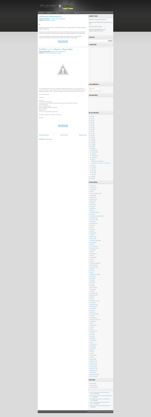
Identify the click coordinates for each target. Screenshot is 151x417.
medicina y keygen (94, 263)
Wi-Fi (91, 357)
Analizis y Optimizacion (95, 193)
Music (91, 270)
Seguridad (92, 317)
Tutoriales (92, 340)
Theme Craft (103, 411)
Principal (41, 12)
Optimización (93, 295)
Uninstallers (92, 344)
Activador (92, 185)
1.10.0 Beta (96, 19)
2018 (91, 131)
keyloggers (92, 253)
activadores (92, 187)
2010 (91, 146)
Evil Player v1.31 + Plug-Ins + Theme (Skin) (56, 49)
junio (93, 165)
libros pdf (92, 257)
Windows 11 (92, 363)
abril (92, 169)
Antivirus (92, 201)
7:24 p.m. (57, 51)
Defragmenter (93, 223)
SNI (91, 323)
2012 (91, 142)
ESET (91, 231)
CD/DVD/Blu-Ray (94, 212)
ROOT (91, 315)
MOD (91, 268)
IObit (91, 251)
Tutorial (91, 338)
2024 (91, 120)
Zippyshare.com (93, 374)
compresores (93, 218)
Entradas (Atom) (48, 139)
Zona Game (92, 376)
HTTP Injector (93, 246)
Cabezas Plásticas (94, 387)
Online (91, 291)
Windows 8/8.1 (66, 12)
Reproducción (93, 314)
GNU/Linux (92, 236)
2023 (91, 122)
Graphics (92, 242)
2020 (91, 127)
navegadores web (94, 274)
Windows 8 (92, 366)
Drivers (91, 229)
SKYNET (92, 321)
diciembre (94, 150)
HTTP (91, 244)
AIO (91, 191)
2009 (91, 148)
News (91, 280)
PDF (91, 299)
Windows (92, 359)
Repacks (92, 312)
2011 (91, 144)
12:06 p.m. (57, 18)
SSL (91, 329)
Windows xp (92, 370)
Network (92, 278)
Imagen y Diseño (93, 248)
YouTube (92, 372)
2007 (91, 178)
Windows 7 (49, 12)
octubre (93, 153)
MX (91, 272)
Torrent (91, 334)
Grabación (92, 238)
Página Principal (64, 134)
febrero (93, 172)
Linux (91, 259)
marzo (93, 170)
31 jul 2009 (52, 18)
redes (91, 310)
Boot (91, 210)
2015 (91, 137)
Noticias (92, 282)
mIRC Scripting (93, 266)
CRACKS (92, 221)
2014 (91, 139)
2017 (91, 133)
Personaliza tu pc (94, 300)
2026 (91, 116)
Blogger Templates (109, 411)
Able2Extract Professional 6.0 (50, 16)
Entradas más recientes (44, 134)
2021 (91, 125)
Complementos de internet (96, 216)
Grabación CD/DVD (94, 240)
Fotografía (92, 233)
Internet (91, 250)
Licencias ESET (93, 385)
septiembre (94, 155)
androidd (92, 197)
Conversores (47, 20)
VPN (91, 351)
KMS (91, 255)
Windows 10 (77, 12)
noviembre (94, 152)
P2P (91, 297)
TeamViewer (93, 331)
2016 (91, 135)
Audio (91, 206)
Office (91, 285)
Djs (91, 227)
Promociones (93, 306)
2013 (91, 141)
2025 (91, 118)
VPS (91, 353)
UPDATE (92, 346)
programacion (93, 304)
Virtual (91, 349)
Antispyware (92, 199)
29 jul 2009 (52, 51)
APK (91, 202)
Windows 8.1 (93, 368)
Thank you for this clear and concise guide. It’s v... (100, 405)
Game (91, 234)
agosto (93, 157)
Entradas (93, 88)
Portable (92, 302)
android (92, 195)
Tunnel (91, 336)
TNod (91, 332)
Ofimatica (92, 289)
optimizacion (93, 293)
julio (92, 159)
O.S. (91, 283)
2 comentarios (62, 51)
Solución (91, 29)
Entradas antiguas (83, 134)
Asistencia (92, 204)
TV (90, 342)
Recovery (92, 308)
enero (93, 174)
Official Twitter (93, 383)
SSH (91, 327)
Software (53, 20)
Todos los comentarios (96, 91)
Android (58, 12)
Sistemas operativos (94, 319)
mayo (93, 167)
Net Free (92, 276)
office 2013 (92, 287)
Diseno (91, 225)
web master (92, 355)
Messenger (92, 265)
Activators (92, 189)
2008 (91, 176)
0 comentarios (62, 18)
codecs (91, 214)
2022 (91, 124)
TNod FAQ (100, 26)
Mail (91, 261)
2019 (91, 129)
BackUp (92, 208)
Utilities (91, 347)
